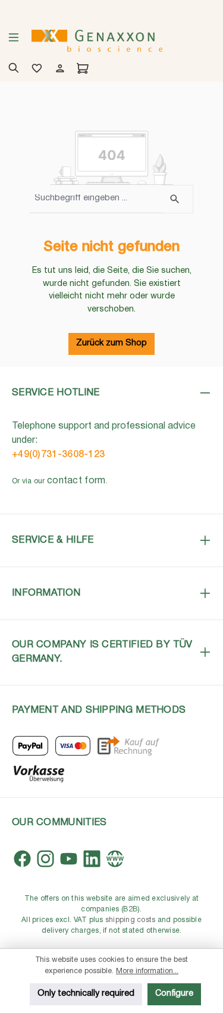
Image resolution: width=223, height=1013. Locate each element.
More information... (147, 971)
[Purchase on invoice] (128, 745)
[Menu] (13, 41)
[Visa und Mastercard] (73, 745)
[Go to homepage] (97, 41)
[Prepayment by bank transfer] (38, 772)
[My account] (58, 69)
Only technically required (85, 994)
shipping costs (130, 920)
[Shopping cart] (80, 69)
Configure (174, 994)
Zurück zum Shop (111, 343)
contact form (76, 481)
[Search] (11, 69)
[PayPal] (30, 745)
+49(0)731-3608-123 (58, 455)
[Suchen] (177, 199)
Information (46, 593)
